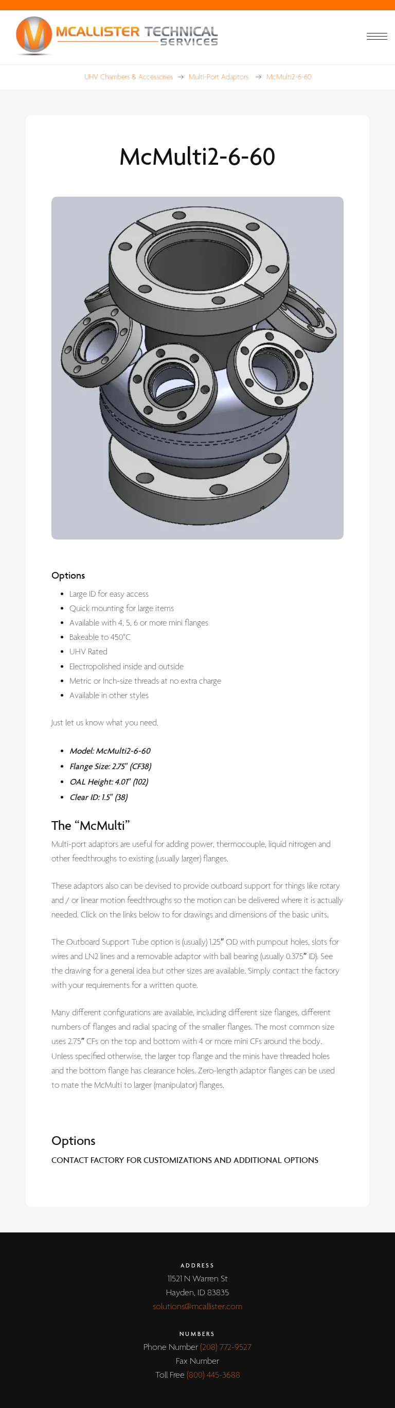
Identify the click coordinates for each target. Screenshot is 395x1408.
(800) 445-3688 (213, 1375)
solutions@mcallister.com (197, 1306)
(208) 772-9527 (226, 1347)
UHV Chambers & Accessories (128, 77)
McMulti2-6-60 (288, 77)
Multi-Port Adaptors (218, 77)
